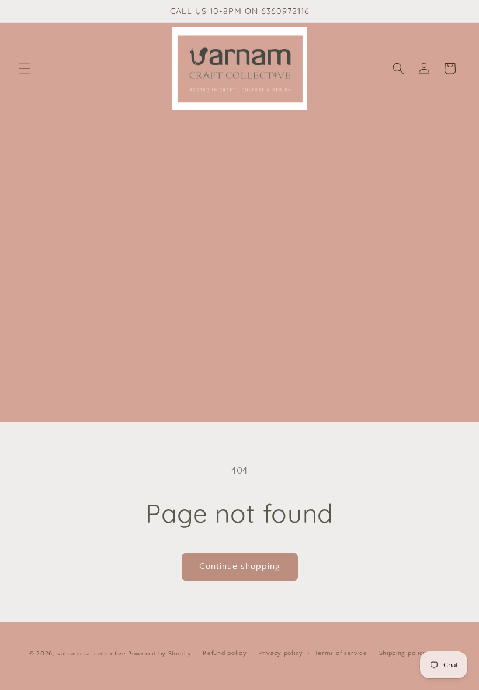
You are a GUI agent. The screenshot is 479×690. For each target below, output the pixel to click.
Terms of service (341, 653)
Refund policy (225, 653)
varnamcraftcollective (91, 653)
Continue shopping (239, 566)
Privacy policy (280, 653)
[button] (24, 68)
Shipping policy (403, 653)
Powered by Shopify (160, 653)
